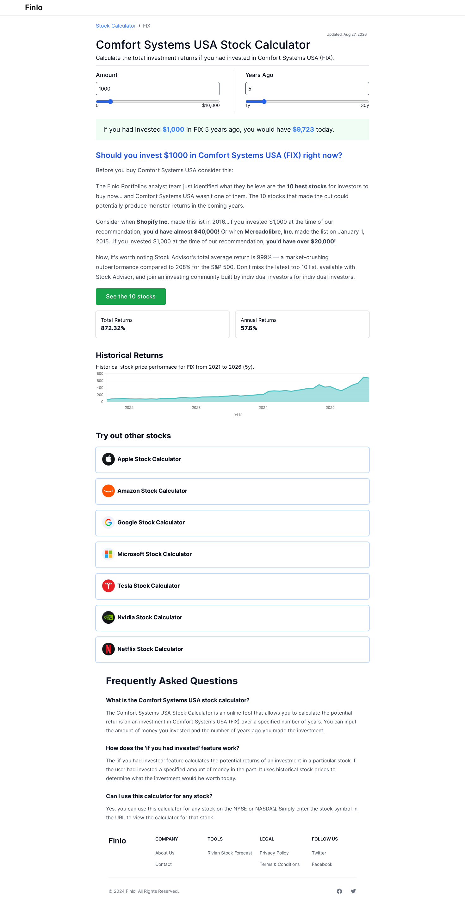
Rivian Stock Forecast (230, 852)
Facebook (322, 864)
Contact (163, 864)
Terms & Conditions (280, 864)
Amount (107, 75)
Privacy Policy (274, 852)
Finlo (130, 891)
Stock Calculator (116, 25)
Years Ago (259, 75)
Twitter (319, 852)
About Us (164, 852)
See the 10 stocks (131, 296)
